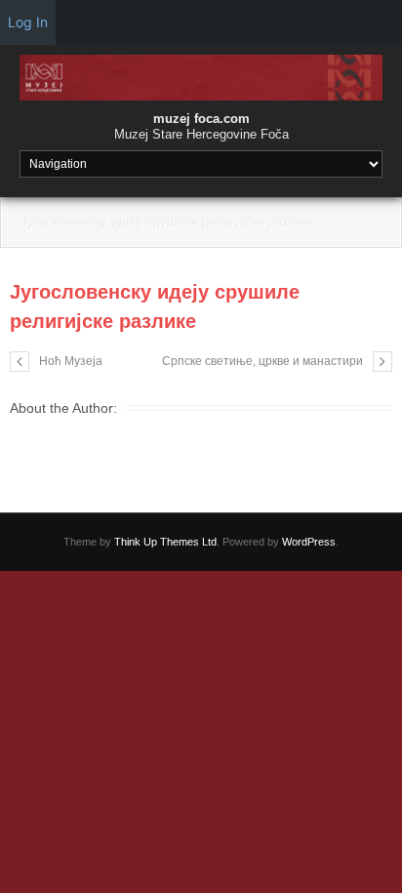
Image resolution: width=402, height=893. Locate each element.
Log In (28, 22)
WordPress (309, 542)
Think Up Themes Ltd (165, 542)
